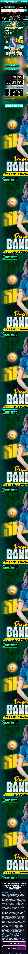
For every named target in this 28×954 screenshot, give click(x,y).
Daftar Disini (12, 65)
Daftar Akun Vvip (14, 948)
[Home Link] (9, 6)
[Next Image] (21, 47)
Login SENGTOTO (14, 943)
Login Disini (12, 69)
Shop (2, 7)
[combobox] (12, 10)
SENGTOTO (5, 893)
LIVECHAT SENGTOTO (14, 106)
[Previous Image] (6, 47)
